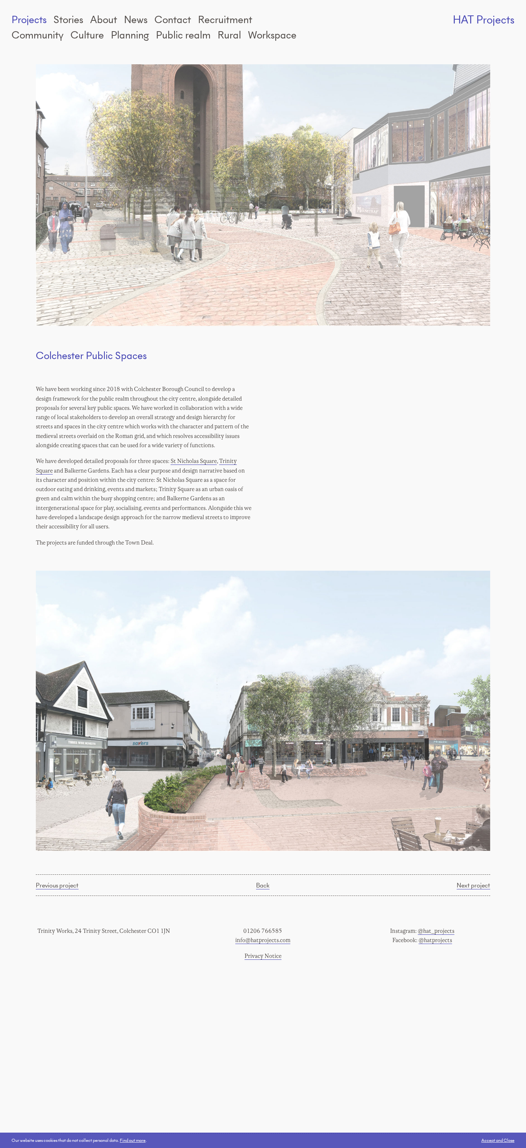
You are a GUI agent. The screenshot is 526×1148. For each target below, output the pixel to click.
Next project (473, 885)
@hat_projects (436, 931)
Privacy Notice (263, 956)
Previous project (57, 885)
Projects (29, 19)
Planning (130, 34)
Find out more (133, 1140)
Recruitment (225, 19)
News (135, 19)
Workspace (272, 34)
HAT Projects (483, 19)
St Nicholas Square (194, 461)
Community (38, 34)
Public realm (183, 34)
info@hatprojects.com (262, 940)
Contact (172, 19)
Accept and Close (497, 1140)
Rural (229, 34)
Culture (87, 34)
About (103, 19)
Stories (68, 19)
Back (263, 885)
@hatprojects (435, 940)
